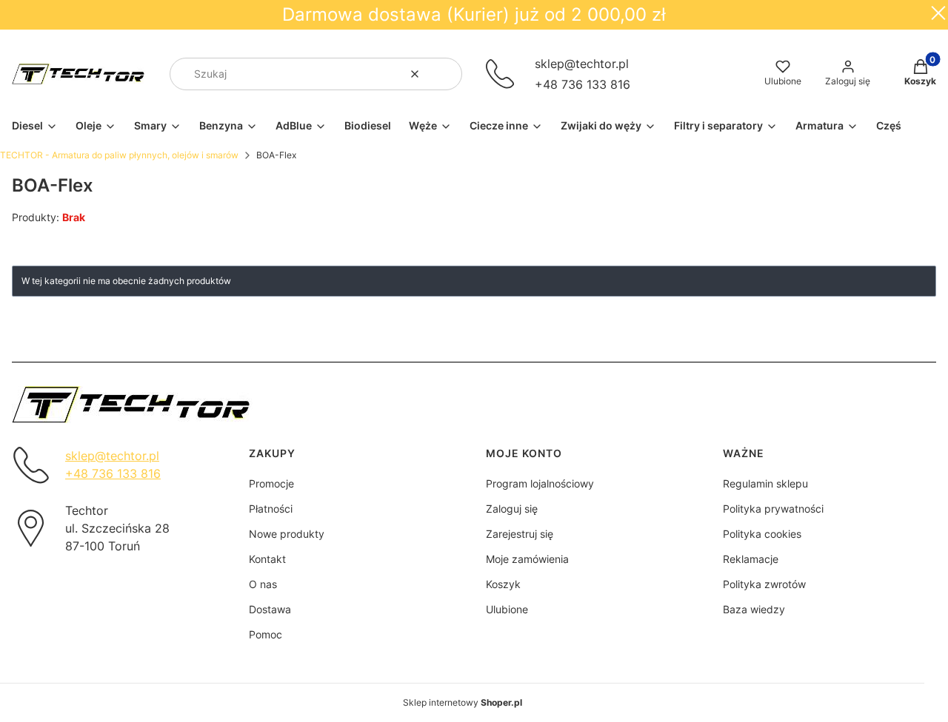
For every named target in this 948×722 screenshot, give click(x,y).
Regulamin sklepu (765, 483)
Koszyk (503, 584)
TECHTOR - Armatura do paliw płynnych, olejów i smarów (119, 155)
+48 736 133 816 (582, 84)
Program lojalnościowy (540, 483)
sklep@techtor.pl (582, 63)
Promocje (271, 483)
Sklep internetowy (462, 702)
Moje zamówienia (527, 559)
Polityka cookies (762, 533)
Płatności (271, 508)
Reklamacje (750, 559)
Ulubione (507, 609)
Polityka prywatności (773, 508)
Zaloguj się (512, 508)
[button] (445, 74)
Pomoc (265, 634)
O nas (263, 584)
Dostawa (270, 609)
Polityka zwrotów (764, 584)
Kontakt (267, 559)
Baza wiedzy (754, 609)
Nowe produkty (286, 533)
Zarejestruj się (519, 533)
